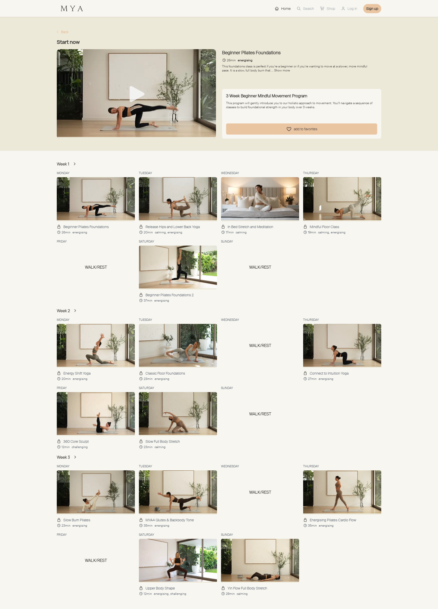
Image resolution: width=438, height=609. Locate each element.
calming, (161, 232)
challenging (80, 447)
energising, (161, 594)
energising (79, 232)
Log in (352, 8)
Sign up (372, 8)
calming (241, 232)
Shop (331, 8)
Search (308, 8)
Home (286, 8)
